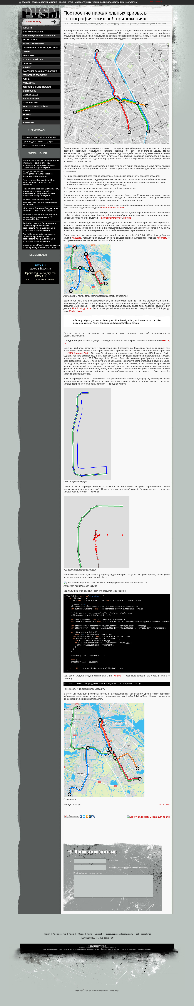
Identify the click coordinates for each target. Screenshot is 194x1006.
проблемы (162, 237)
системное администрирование (40, 71)
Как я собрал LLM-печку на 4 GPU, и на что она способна (39, 182)
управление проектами (35, 75)
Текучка (27, 51)
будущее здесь (30, 95)
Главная (26, 2)
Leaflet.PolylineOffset (111, 217)
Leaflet (104, 24)
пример (127, 217)
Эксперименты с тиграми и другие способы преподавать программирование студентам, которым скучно (41, 164)
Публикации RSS (88, 938)
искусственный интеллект (37, 87)
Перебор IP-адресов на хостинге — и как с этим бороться (40, 209)
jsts (98, 24)
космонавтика (30, 103)
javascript (28, 55)
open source (29, 91)
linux (25, 118)
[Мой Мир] (90, 816)
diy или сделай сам (33, 59)
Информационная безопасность (102, 2)
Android (53, 2)
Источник (164, 804)
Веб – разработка (128, 2)
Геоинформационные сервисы (152, 24)
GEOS (165, 340)
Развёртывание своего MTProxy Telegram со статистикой (41, 246)
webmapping (113, 24)
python (26, 79)
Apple (70, 2)
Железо (26, 115)
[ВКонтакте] (80, 816)
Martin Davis (75, 311)
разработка (29, 83)
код (65, 343)
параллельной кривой (112, 207)
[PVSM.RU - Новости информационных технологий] (41, 14)
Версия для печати (160, 816)
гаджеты (27, 63)
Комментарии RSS (105, 938)
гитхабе (117, 675)
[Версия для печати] (138, 816)
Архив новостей (40, 2)
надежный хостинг (40, 267)
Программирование (33, 32)
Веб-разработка (31, 99)
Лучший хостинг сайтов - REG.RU (39, 137)
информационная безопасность (40, 36)
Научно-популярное (33, 44)
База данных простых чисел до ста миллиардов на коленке (40, 202)
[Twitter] (84, 816)
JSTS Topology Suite (78, 353)
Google (62, 2)
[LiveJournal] (93, 816)
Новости (27, 28)
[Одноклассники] (87, 816)
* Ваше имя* (113, 861)
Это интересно (30, 40)
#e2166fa (76, 237)
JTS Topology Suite (81, 308)
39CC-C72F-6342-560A (34, 145)
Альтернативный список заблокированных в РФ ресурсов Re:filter (40, 217)
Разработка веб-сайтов (35, 107)
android (27, 67)
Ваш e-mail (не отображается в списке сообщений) (128, 868)
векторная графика (128, 24)
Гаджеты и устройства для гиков (40, 48)
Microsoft (80, 2)
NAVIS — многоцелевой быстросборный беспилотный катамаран (38, 173)
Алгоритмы (29, 122)
